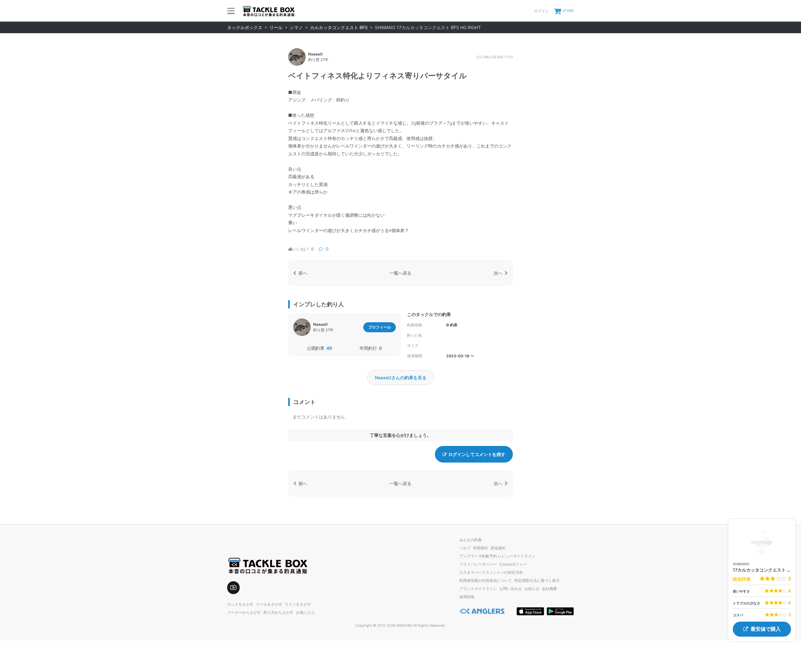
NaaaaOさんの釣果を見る (400, 377)
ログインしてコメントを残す (476, 454)
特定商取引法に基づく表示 (536, 580)
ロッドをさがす (240, 604)
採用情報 (466, 596)
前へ (302, 273)
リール (276, 27)
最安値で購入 (766, 629)
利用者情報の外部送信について (485, 580)
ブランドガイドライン (478, 588)
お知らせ (531, 588)
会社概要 (549, 588)
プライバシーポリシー (478, 564)
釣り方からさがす (278, 612)
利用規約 (480, 548)
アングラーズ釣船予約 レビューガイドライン (497, 556)
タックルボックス (244, 27)
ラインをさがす (298, 604)
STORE (568, 10)
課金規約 (498, 548)
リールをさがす (269, 604)
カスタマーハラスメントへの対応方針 (491, 572)
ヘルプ (465, 548)
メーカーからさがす (244, 612)
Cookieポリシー (513, 564)
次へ (498, 273)
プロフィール (379, 327)
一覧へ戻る (400, 273)
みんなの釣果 (470, 539)
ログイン (541, 10)
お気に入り (305, 612)
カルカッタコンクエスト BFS (339, 27)
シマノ (296, 27)
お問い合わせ (510, 588)
